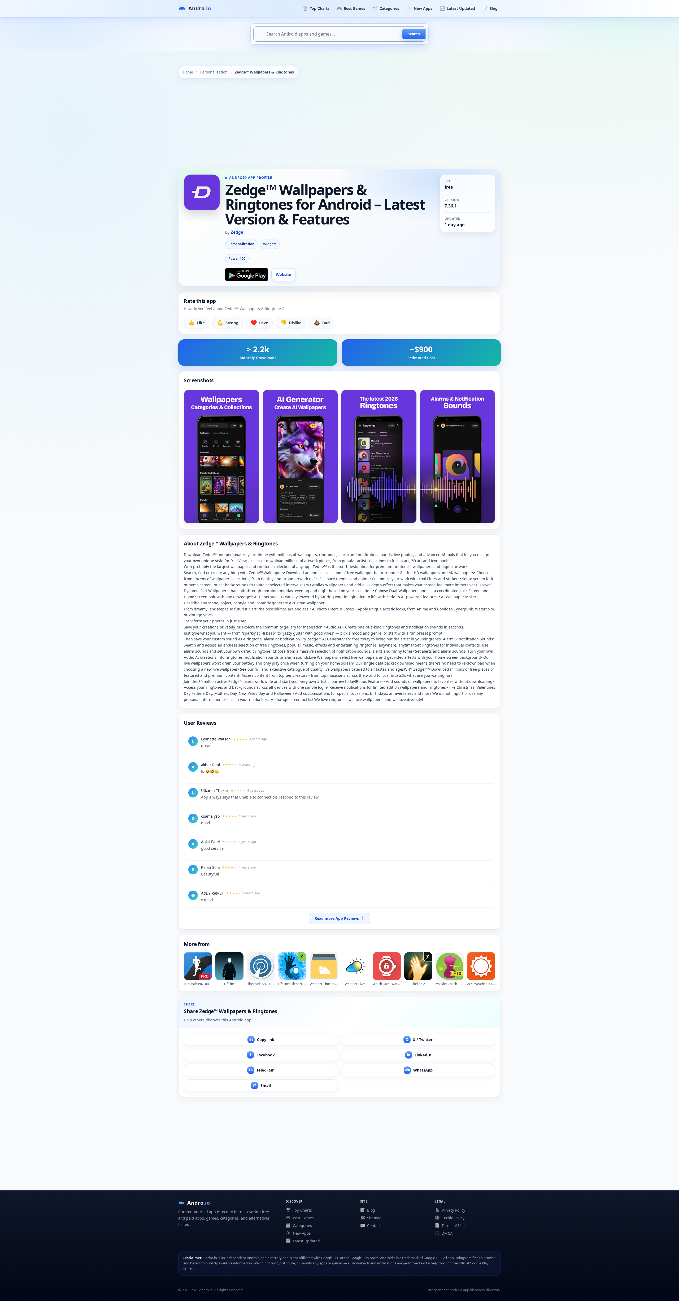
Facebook (262, 1054)
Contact (370, 1225)
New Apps (419, 8)
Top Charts (316, 8)
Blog (490, 8)
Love (259, 322)
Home (188, 72)
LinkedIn (419, 1054)
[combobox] (339, 34)
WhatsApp (418, 1070)
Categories (386, 8)
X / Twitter (419, 1039)
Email (262, 1085)
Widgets (269, 244)
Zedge (237, 232)
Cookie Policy (449, 1217)
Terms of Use (450, 1225)
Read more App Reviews (337, 918)
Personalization (214, 72)
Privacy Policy (450, 1210)
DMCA (443, 1233)
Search (414, 33)
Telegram (262, 1070)
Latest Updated (457, 8)
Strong (227, 322)
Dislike (291, 322)
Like (196, 322)
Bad (322, 322)
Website (283, 274)
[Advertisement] (339, 123)
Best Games (351, 8)
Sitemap (371, 1217)
